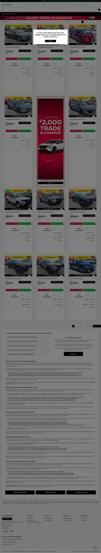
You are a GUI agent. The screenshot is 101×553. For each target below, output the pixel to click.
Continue (50, 41)
